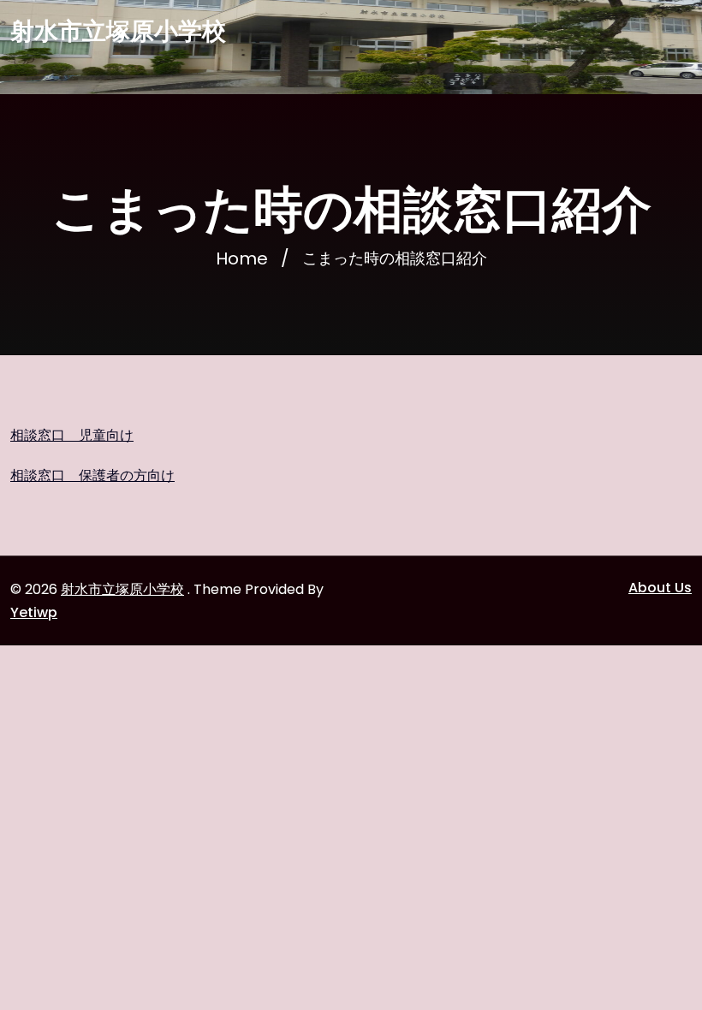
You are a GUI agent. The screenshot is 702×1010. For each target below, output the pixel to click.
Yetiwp (33, 612)
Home (242, 258)
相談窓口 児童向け (72, 435)
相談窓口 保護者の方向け (92, 475)
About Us (660, 587)
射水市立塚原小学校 (118, 31)
